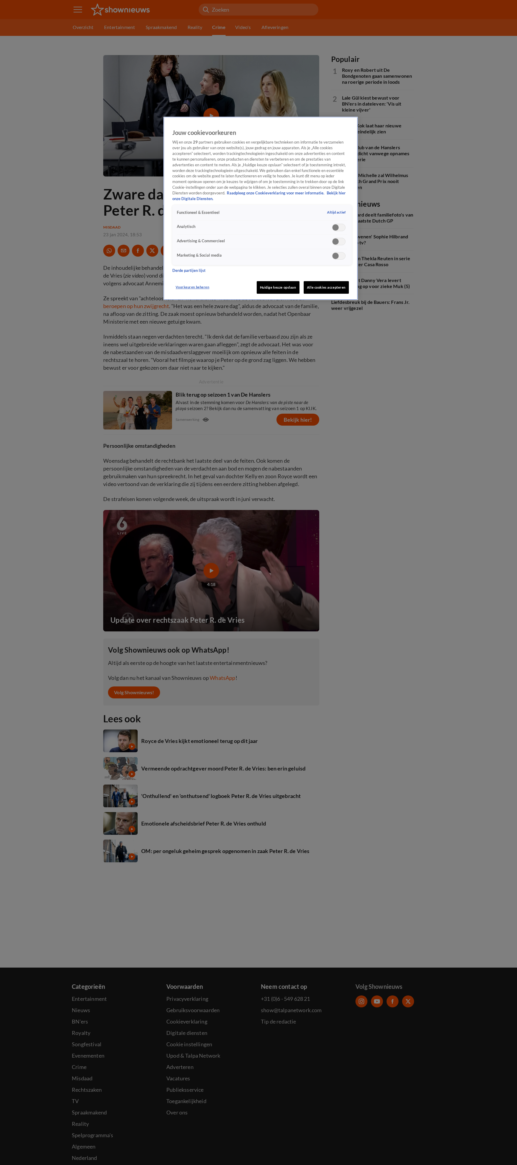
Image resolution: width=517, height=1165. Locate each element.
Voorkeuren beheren (192, 287)
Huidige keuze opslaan (278, 287)
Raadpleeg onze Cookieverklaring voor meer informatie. (276, 193)
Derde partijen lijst (189, 270)
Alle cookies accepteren (326, 287)
